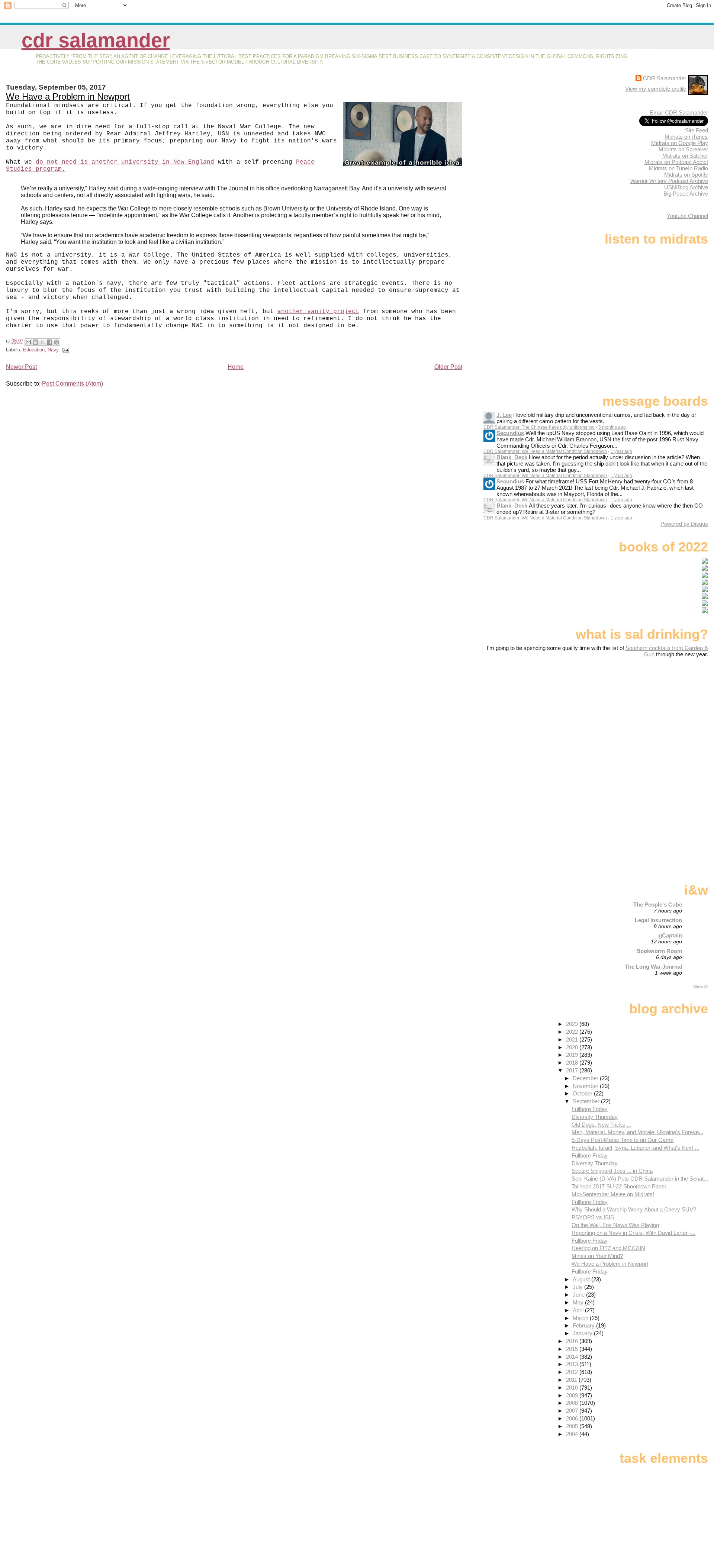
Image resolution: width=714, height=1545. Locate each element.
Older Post (448, 367)
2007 (572, 1410)
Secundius (510, 433)
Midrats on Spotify (686, 174)
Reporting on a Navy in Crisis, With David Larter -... (633, 1233)
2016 (572, 1341)
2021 (572, 1039)
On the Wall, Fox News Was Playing (615, 1225)
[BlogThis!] (35, 342)
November (586, 1086)
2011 (572, 1380)
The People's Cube (657, 904)
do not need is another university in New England (125, 162)
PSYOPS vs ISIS (593, 1217)
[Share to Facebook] (49, 342)
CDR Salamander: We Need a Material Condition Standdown (545, 451)
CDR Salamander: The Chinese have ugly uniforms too (539, 427)
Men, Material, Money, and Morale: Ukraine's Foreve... (637, 1132)
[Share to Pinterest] (56, 342)
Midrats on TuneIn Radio (678, 168)
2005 (572, 1426)
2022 (572, 1032)
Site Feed (696, 130)
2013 (572, 1364)
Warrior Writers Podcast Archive (669, 181)
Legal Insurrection (658, 920)
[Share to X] (42, 342)
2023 (572, 1024)
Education (34, 350)
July (578, 1287)
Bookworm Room (659, 951)
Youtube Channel (687, 216)
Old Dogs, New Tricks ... (601, 1124)
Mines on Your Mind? (597, 1256)
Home (236, 367)
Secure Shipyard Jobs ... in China (612, 1171)
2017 (572, 1070)
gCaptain (670, 935)
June (579, 1294)
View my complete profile (655, 89)
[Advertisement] (661, 716)
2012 (572, 1372)
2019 (572, 1055)
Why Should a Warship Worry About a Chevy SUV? (634, 1209)
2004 (572, 1434)
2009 (572, 1395)
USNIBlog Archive (686, 187)
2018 (572, 1062)
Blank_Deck (511, 457)
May (579, 1302)
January (583, 1333)
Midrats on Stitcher (685, 155)
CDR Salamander (96, 40)
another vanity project (318, 311)
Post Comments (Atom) (72, 383)
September (587, 1101)
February (584, 1325)
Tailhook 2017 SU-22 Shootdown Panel (619, 1186)
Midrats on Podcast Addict (676, 162)
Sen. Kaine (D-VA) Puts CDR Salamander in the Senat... (640, 1178)
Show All (700, 986)
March (581, 1318)
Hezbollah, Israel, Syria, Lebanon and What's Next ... (635, 1148)
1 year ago (621, 451)
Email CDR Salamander (679, 112)
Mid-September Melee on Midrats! (613, 1194)
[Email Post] (64, 350)
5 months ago (612, 427)
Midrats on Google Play (679, 143)
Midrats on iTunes (686, 136)
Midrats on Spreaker (683, 149)
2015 (572, 1349)
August (582, 1279)
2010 (572, 1387)
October (583, 1093)
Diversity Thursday (595, 1117)
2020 (572, 1047)
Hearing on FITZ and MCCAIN (608, 1248)
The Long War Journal (653, 966)
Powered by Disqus (684, 524)
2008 (572, 1403)
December (586, 1078)
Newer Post (21, 367)
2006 (572, 1418)
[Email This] (28, 342)
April (579, 1310)
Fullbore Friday (590, 1109)
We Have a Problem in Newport (68, 96)
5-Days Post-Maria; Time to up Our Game (622, 1140)
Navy (53, 350)
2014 (572, 1357)
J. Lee (504, 415)
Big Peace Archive (685, 193)
